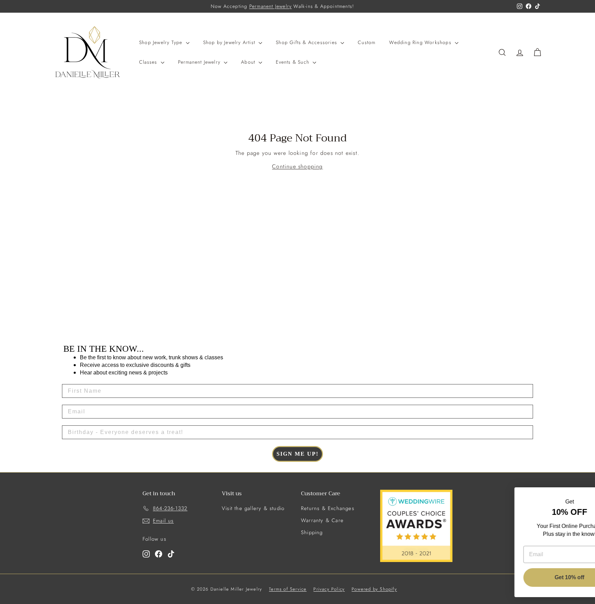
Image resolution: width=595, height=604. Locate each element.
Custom (366, 42)
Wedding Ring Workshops (421, 42)
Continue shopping (297, 166)
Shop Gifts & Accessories (307, 42)
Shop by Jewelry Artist (230, 42)
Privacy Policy (329, 589)
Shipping (312, 532)
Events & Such (293, 62)
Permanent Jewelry (270, 6)
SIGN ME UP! (297, 454)
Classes (149, 62)
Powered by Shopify (374, 589)
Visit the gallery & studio (253, 508)
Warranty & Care (322, 520)
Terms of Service (287, 589)
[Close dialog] (579, 496)
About (249, 62)
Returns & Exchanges (327, 508)
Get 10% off (533, 577)
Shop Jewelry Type (161, 42)
